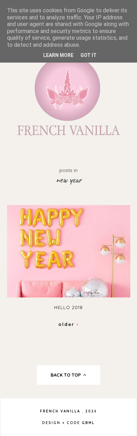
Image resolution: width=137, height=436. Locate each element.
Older (67, 324)
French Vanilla (60, 411)
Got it (88, 55)
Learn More (58, 55)
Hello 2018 (68, 307)
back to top (66, 375)
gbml (88, 423)
